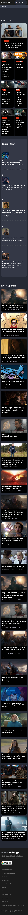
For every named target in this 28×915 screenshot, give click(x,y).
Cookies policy (5, 880)
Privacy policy (5, 876)
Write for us (4, 901)
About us (3, 891)
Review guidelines (6, 898)
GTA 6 (10, 6)
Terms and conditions (7, 869)
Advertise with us (6, 894)
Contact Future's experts (8, 873)
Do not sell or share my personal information (13, 905)
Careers (3, 887)
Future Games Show (18, 6)
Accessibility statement (7, 884)
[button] (25, 2)
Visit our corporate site (12, 858)
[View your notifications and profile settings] (22, 2)
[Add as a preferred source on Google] (6, 863)
